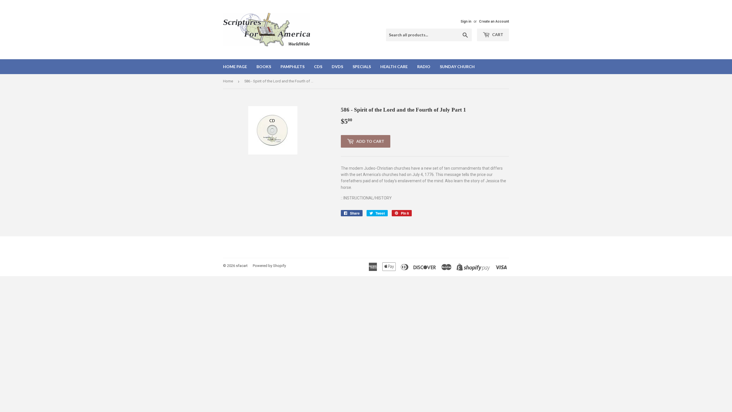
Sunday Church (457, 66)
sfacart (242, 266)
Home (228, 81)
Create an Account (494, 21)
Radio (423, 66)
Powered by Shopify (269, 266)
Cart (497, 34)
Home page (235, 66)
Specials (362, 66)
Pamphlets (293, 66)
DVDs (337, 66)
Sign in (466, 21)
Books (263, 66)
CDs (318, 66)
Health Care (394, 66)
